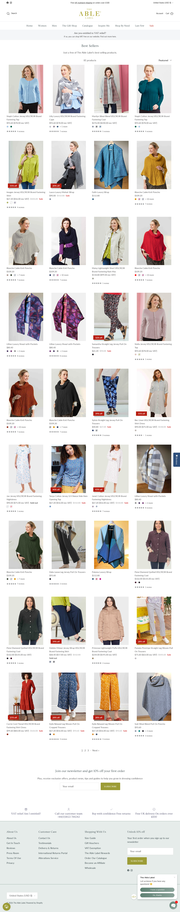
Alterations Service (48, 858)
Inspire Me (104, 25)
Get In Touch (13, 843)
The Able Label (19, 903)
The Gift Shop (69, 25)
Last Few (139, 25)
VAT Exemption (93, 848)
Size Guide (90, 838)
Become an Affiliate (95, 862)
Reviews (11, 848)
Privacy (10, 862)
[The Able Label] (90, 13)
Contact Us (44, 838)
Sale (152, 25)
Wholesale (90, 867)
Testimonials (44, 843)
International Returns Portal (52, 853)
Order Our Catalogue (96, 858)
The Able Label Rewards (97, 853)
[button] (173, 905)
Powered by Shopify (34, 903)
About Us (11, 838)
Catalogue (87, 25)
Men (54, 25)
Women (42, 25)
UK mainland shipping (83, 3)
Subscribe (110, 786)
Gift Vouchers (92, 843)
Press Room (13, 853)
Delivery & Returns (48, 848)
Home (29, 25)
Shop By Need (122, 25)
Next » (95, 750)
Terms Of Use (14, 858)
